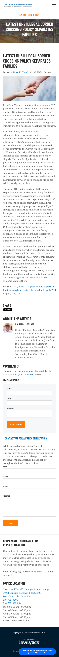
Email (9, 398)
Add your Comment (24, 374)
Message (10, 408)
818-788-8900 (31, 15)
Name (9, 389)
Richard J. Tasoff (20, 72)
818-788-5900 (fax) (13, 603)
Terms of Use (18, 651)
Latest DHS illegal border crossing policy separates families (27, 61)
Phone (6, 476)
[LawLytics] (29, 642)
